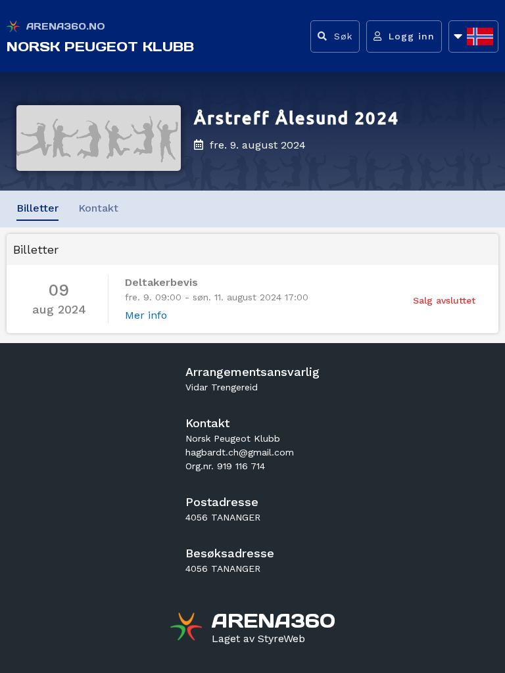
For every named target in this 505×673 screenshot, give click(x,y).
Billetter (37, 208)
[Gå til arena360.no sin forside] (187, 628)
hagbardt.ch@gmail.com (239, 452)
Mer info (146, 315)
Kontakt (98, 208)
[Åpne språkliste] (473, 36)
